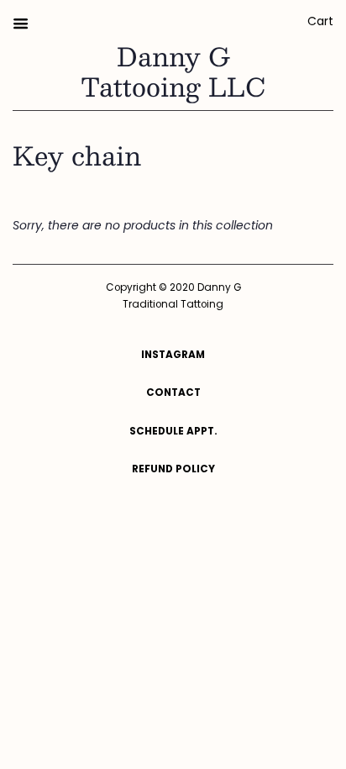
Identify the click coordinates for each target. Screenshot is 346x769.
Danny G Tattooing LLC (173, 71)
